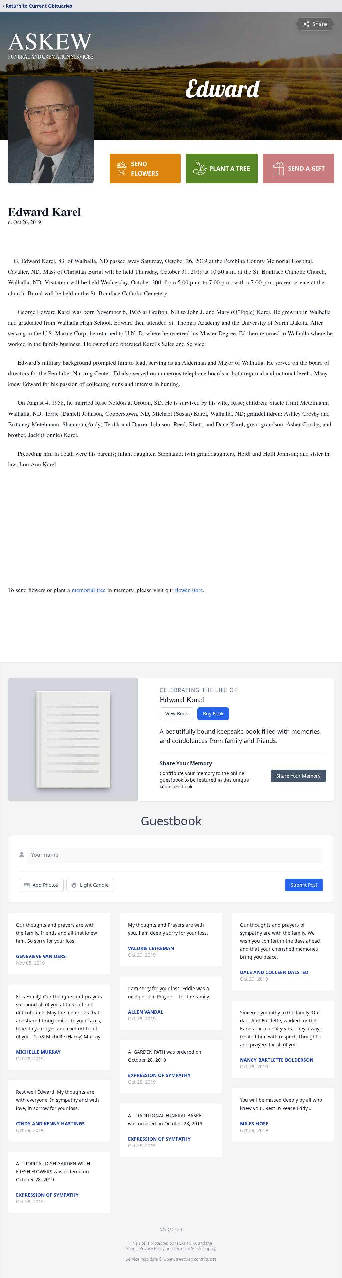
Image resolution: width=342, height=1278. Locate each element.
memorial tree (89, 590)
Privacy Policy (152, 1248)
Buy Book (213, 713)
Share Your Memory (298, 776)
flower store (189, 590)
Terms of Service (189, 1248)
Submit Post (304, 885)
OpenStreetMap (178, 1259)
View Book (176, 713)
